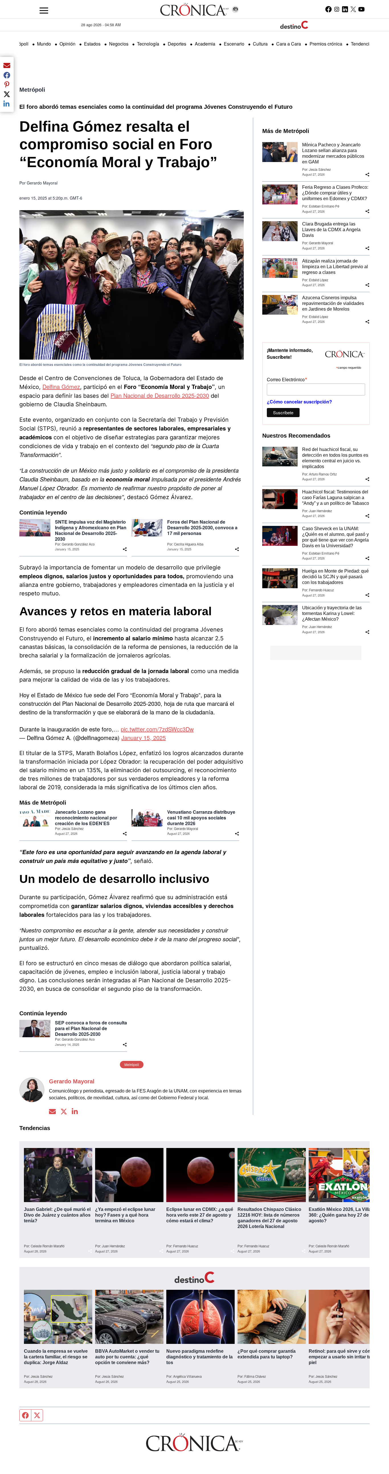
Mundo (44, 43)
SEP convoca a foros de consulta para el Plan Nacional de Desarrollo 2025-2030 (91, 1028)
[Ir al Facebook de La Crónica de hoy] (328, 9)
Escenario (234, 43)
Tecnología (148, 43)
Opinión (67, 43)
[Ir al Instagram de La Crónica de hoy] (336, 9)
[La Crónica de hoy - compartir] (124, 549)
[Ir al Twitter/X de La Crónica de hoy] (353, 9)
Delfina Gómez (61, 386)
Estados (92, 43)
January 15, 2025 (143, 737)
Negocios (118, 43)
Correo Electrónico (287, 379)
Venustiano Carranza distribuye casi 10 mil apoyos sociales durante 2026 (201, 817)
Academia (205, 43)
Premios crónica (326, 43)
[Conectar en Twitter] (63, 1111)
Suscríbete (283, 412)
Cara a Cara (288, 43)
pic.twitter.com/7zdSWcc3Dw (157, 729)
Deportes (177, 43)
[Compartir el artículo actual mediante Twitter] (7, 94)
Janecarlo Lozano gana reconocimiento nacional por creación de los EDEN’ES (86, 817)
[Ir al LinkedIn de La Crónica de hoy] (345, 9)
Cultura (260, 43)
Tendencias (362, 43)
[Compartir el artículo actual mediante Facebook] (7, 75)
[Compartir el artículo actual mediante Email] (7, 65)
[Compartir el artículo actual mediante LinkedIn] (7, 103)
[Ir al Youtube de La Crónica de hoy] (361, 9)
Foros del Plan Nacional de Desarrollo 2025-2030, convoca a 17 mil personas (202, 527)
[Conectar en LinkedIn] (75, 1111)
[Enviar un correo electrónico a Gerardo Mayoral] (52, 1111)
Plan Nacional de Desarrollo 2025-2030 (159, 395)
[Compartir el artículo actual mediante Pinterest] (7, 84)
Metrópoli (32, 90)
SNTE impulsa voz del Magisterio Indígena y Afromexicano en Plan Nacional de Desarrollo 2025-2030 (90, 530)
